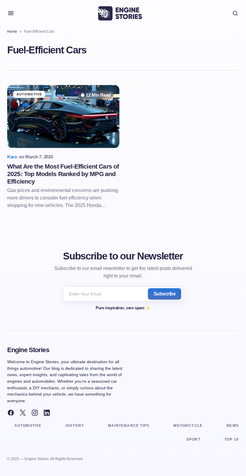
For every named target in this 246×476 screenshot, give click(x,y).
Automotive (29, 94)
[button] (10, 13)
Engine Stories (28, 350)
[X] (23, 413)
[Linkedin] (47, 413)
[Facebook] (11, 413)
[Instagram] (35, 413)
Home (12, 31)
